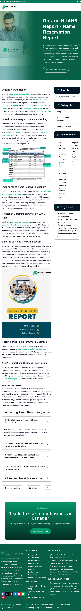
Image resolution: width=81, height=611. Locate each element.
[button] (12, 488)
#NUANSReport (63, 216)
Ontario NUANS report (20, 222)
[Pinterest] (3, 597)
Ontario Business (64, 126)
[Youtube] (19, 594)
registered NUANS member (14, 225)
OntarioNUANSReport (67, 231)
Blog (59, 112)
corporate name (10, 105)
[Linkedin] (15, 594)
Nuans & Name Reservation (63, 119)
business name (40, 100)
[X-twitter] (7, 594)
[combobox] (67, 97)
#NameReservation (65, 214)
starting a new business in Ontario (20, 94)
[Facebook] (3, 594)
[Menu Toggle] (79, 7)
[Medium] (23, 594)
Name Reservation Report (32, 108)
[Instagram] (11, 594)
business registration (13, 379)
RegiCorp (4, 559)
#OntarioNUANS (63, 225)
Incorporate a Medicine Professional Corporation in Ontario (64, 182)
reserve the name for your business (32, 349)
